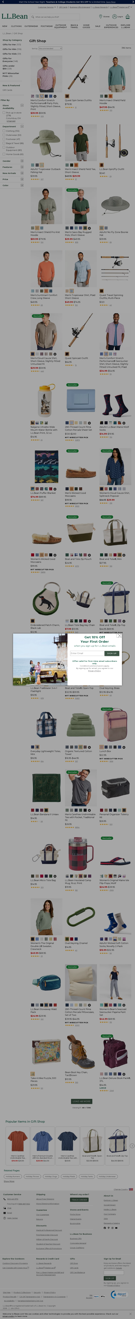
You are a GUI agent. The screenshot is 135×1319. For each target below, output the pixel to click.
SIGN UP (112, 653)
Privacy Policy (94, 671)
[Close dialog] (119, 635)
